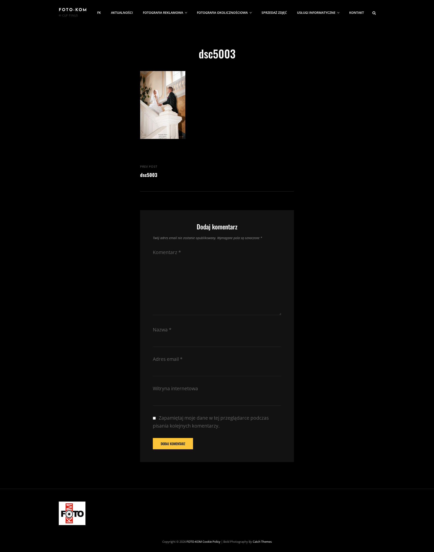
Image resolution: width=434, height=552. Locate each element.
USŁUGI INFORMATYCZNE (316, 12)
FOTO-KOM (73, 10)
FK (99, 12)
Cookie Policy (211, 542)
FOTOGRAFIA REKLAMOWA (163, 12)
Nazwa (162, 329)
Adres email (168, 359)
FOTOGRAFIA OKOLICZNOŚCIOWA (222, 12)
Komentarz (167, 252)
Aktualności (122, 12)
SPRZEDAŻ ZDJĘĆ (274, 12)
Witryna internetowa (175, 388)
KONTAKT (356, 12)
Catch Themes (262, 542)
